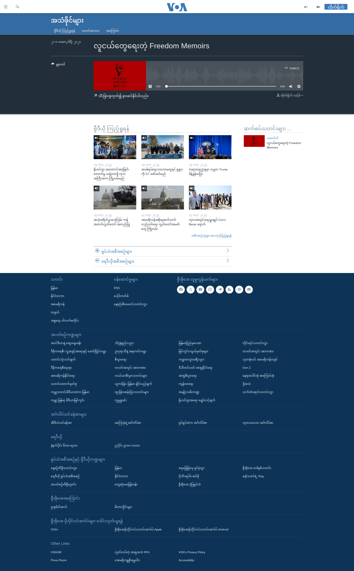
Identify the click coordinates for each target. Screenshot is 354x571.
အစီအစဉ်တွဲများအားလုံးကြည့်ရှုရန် (211, 235)
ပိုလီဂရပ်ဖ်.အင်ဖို (189, 476)
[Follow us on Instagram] (210, 289)
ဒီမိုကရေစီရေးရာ (61, 367)
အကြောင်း (112, 30)
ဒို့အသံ (247, 383)
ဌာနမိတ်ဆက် (59, 507)
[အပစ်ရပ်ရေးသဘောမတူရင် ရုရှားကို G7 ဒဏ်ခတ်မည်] (162, 147)
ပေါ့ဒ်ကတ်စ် (121, 296)
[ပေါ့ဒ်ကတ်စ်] (239, 289)
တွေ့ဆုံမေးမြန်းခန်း (126, 484)
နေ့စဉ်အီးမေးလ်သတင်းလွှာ (130, 304)
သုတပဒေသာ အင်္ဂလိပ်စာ (258, 422)
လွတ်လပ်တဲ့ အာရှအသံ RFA (132, 552)
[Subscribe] (249, 289)
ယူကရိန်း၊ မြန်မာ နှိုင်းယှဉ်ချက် (133, 383)
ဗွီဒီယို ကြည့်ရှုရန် (64, 30)
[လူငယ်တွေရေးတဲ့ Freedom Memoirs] (254, 141)
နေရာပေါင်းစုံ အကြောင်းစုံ (258, 375)
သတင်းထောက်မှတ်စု (64, 383)
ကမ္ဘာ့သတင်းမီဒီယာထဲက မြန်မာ (70, 392)
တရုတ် (55, 312)
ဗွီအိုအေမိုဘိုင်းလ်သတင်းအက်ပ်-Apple (138, 529)
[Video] (318, 7)
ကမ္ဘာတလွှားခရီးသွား (191, 359)
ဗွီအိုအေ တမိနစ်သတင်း (257, 468)
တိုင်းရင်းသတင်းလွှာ (255, 343)
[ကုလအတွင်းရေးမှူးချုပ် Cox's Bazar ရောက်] (210, 198)
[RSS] (229, 289)
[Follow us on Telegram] (220, 289)
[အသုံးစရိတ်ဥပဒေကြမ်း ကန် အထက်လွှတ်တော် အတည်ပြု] (115, 198)
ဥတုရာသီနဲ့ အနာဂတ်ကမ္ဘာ (130, 351)
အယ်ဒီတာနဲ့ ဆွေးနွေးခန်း (66, 343)
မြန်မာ (54, 287)
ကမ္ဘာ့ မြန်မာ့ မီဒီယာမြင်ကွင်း (68, 400)
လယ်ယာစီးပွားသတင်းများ (131, 375)
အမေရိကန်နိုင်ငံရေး (63, 375)
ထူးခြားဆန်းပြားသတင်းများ (132, 392)
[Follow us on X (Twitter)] (190, 289)
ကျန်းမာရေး (186, 383)
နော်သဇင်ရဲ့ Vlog (253, 476)
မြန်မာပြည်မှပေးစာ (190, 343)
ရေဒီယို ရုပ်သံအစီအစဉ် (65, 476)
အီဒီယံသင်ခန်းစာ (61, 422)
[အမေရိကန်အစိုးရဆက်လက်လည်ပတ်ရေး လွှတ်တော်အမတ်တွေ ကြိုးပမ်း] (162, 198)
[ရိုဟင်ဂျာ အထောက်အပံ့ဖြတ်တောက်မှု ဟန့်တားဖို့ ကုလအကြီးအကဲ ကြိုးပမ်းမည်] (115, 147)
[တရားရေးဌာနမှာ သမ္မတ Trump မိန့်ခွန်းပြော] (210, 147)
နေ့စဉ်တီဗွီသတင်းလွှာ (64, 468)
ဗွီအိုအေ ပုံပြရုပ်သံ (190, 484)
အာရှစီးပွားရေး (188, 375)
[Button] (58, 65)
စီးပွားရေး (121, 359)
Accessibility (186, 560)
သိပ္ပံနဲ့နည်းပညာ (124, 343)
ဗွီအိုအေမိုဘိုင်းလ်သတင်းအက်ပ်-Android (203, 529)
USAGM (56, 552)
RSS (117, 287)
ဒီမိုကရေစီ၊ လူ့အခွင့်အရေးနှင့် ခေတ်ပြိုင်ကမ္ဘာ (78, 351)
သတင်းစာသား (91, 30)
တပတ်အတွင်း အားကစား (130, 367)
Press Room (59, 560)
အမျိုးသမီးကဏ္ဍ (189, 392)
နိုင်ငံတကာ (57, 296)
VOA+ (54, 529)
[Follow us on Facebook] (181, 289)
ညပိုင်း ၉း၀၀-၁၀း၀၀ (127, 445)
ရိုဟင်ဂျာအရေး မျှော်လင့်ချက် (197, 400)
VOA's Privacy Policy (192, 552)
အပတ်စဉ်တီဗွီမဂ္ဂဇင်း (63, 484)
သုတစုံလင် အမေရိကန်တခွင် (260, 359)
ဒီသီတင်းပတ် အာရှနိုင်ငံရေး (196, 367)
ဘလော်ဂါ (272, 138)
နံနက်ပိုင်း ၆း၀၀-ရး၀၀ (64, 445)
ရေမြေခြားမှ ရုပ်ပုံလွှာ (191, 468)
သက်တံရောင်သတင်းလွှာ (258, 392)
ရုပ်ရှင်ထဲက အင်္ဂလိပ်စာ (193, 422)
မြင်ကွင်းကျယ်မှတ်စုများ (193, 351)
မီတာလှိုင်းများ (123, 507)
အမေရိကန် (58, 304)
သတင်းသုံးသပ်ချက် (63, 359)
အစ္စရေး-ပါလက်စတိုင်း (65, 320)
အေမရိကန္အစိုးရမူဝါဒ (127, 560)
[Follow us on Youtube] (200, 289)
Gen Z (247, 367)
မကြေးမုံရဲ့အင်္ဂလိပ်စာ (128, 422)
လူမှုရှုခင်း (121, 400)
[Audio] (306, 7)
